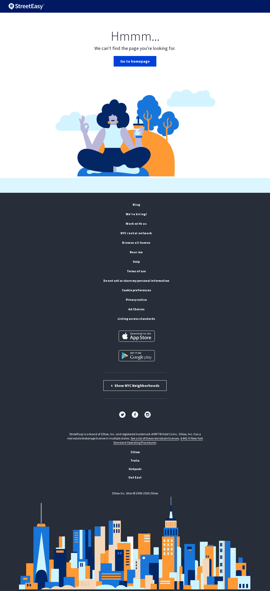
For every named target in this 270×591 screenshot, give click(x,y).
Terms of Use (136, 271)
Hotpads (135, 469)
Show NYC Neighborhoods (135, 385)
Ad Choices (136, 309)
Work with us (136, 224)
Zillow (135, 452)
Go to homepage (135, 61)
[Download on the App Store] (137, 336)
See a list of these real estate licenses (155, 438)
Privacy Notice (136, 300)
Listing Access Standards (136, 319)
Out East (135, 477)
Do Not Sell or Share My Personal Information (136, 281)
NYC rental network (136, 233)
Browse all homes (136, 243)
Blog (136, 205)
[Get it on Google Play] (137, 355)
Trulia (135, 460)
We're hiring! (136, 214)
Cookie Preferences (136, 290)
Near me (136, 252)
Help (136, 262)
